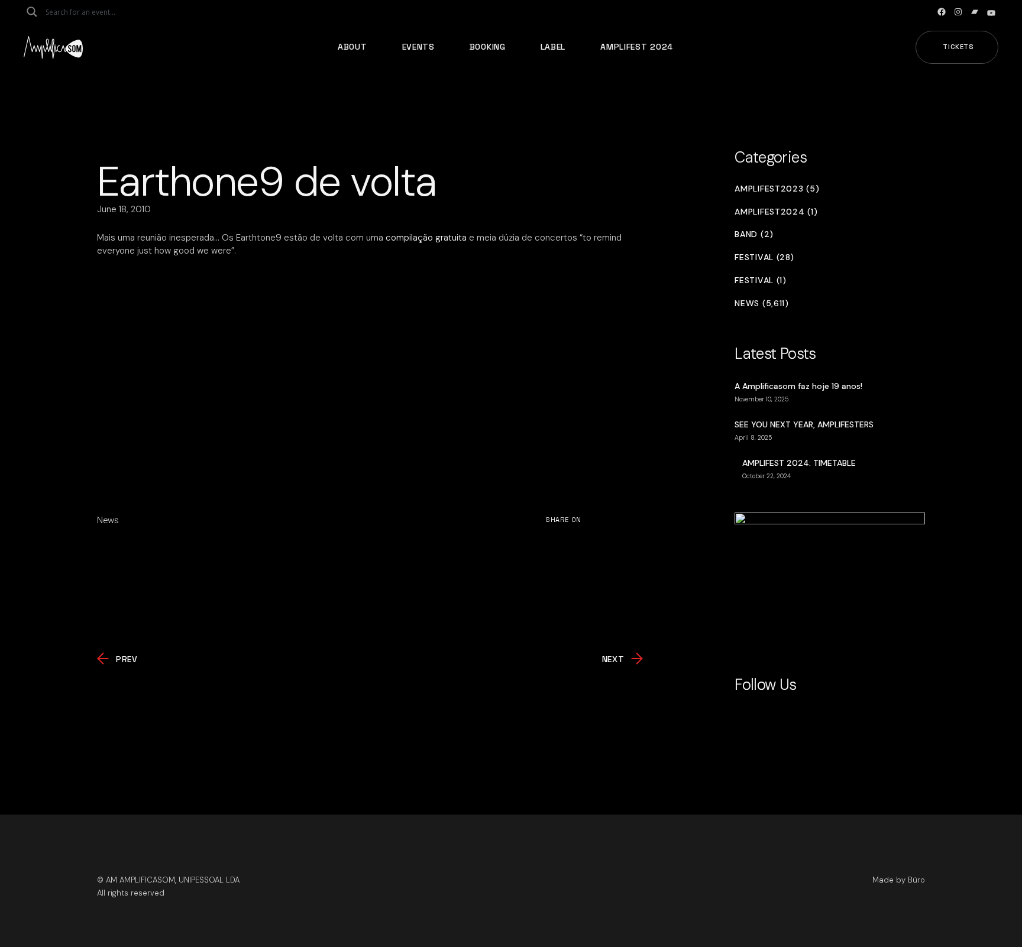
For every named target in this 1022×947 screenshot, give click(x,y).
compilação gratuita (426, 238)
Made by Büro (898, 880)
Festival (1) (760, 280)
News (108, 520)
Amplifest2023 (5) (777, 189)
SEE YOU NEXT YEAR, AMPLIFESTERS (804, 424)
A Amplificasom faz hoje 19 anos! (798, 386)
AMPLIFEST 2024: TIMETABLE (799, 463)
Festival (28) (764, 257)
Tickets (958, 47)
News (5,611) (761, 304)
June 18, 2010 (124, 209)
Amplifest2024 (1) (776, 212)
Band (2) (754, 234)
